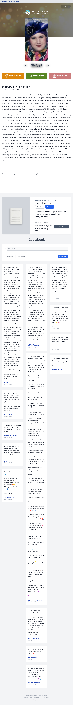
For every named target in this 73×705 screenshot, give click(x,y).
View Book (40, 207)
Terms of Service (41, 697)
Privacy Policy (31, 697)
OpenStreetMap (38, 700)
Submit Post (62, 256)
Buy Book (49, 207)
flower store (50, 174)
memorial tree (23, 174)
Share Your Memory (61, 227)
